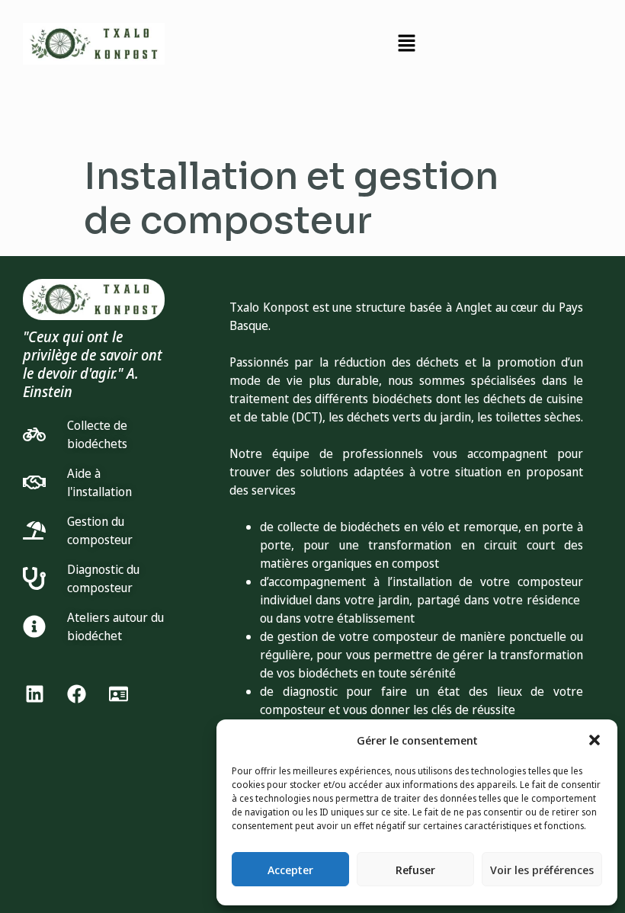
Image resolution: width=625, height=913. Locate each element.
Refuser (415, 869)
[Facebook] (76, 693)
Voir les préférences (542, 869)
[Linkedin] (34, 693)
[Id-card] (118, 693)
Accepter (290, 869)
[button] (594, 740)
